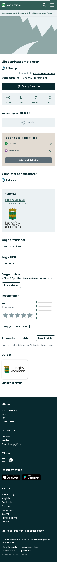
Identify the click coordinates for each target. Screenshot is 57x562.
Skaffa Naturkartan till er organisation (23, 530)
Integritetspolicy (10, 547)
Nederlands (8, 510)
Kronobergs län (11, 77)
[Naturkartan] (11, 5)
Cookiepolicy (9, 550)
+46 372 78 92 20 (15, 200)
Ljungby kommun (12, 383)
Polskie (6, 506)
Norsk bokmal (10, 518)
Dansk (5, 521)
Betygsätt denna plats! (44, 73)
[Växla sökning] (44, 5)
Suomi (5, 514)
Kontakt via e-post (16, 203)
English (6, 498)
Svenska (7, 494)
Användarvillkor (30, 547)
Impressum (25, 550)
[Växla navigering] (52, 5)
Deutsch (7, 502)
